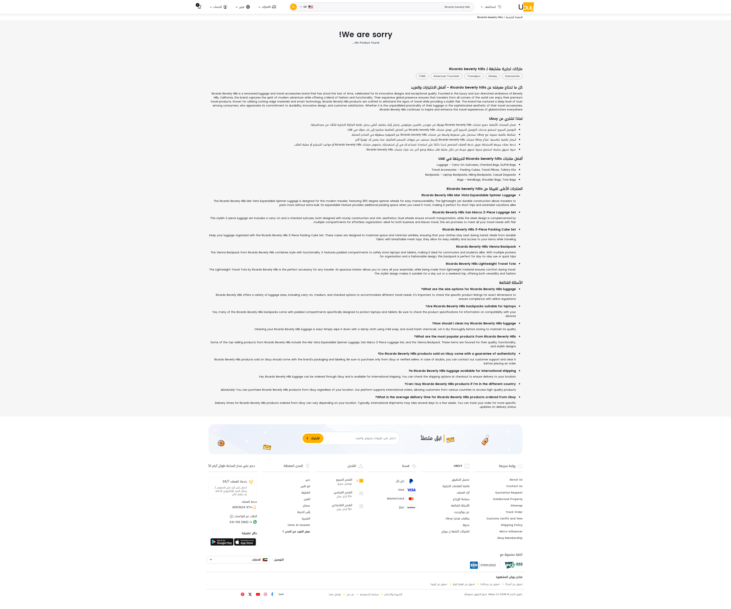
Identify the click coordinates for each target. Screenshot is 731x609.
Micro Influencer (511, 532)
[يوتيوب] (257, 594)
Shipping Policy (512, 525)
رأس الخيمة (303, 512)
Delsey (492, 76)
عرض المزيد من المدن (297, 532)
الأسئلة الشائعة (460, 506)
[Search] (293, 7)
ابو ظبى (305, 486)
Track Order (514, 512)
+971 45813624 (242, 507)
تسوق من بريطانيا (490, 584)
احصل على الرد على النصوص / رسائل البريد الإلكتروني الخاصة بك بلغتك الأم (231, 491)
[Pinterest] (242, 594)
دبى (307, 480)
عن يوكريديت (461, 512)
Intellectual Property (508, 499)
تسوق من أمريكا (514, 584)
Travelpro (473, 76)
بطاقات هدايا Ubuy (457, 519)
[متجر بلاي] (222, 543)
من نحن (350, 594)
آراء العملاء (463, 493)
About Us (516, 480)
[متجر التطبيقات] (245, 543)
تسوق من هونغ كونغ (464, 584)
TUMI (422, 76)
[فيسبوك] (272, 594)
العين (307, 499)
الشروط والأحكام (393, 594)
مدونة (466, 525)
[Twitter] (249, 594)
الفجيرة (306, 519)
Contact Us (514, 486)
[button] (267, 7)
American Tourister (446, 76)
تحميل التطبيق (460, 480)
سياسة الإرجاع (461, 499)
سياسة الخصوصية (369, 594)
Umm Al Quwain (299, 525)
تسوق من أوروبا (439, 584)
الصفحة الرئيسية (514, 17)
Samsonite (512, 76)
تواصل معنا (335, 594)
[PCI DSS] (514, 565)
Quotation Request (509, 493)
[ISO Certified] (485, 565)
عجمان (306, 506)
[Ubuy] (526, 6)
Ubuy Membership (510, 538)
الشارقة (305, 493)
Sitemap (517, 506)
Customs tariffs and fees (504, 519)
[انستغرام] (265, 594)
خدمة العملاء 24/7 (235, 481)
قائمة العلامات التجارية (455, 486)
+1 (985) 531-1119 (241, 522)
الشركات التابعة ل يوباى (455, 532)
